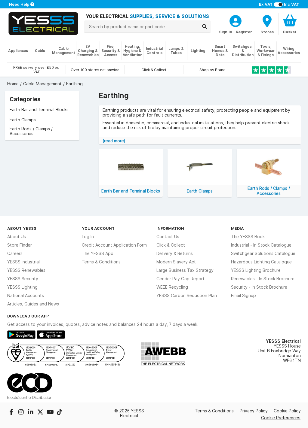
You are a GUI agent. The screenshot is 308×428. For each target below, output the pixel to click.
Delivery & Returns (174, 253)
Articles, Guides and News (33, 304)
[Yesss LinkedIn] (31, 412)
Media (237, 228)
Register (244, 31)
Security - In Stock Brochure (259, 287)
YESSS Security (22, 278)
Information (170, 228)
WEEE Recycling (172, 287)
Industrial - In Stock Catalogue (261, 245)
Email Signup (243, 295)
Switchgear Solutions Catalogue (263, 253)
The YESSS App (97, 253)
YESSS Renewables (26, 270)
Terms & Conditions (101, 262)
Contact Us (167, 236)
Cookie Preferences (280, 417)
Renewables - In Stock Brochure (262, 278)
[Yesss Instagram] (21, 412)
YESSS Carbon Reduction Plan (186, 295)
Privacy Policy (254, 410)
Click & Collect (170, 245)
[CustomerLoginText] (235, 20)
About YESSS (21, 228)
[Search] (205, 26)
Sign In (225, 31)
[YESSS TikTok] (59, 412)
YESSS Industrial (23, 262)
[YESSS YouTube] (50, 412)
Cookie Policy (287, 410)
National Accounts (25, 295)
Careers (15, 253)
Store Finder (19, 245)
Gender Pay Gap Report (180, 278)
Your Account (98, 228)
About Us (16, 236)
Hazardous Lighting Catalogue (261, 262)
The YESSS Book (248, 236)
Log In (88, 236)
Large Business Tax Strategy (185, 270)
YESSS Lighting (22, 287)
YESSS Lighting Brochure (256, 270)
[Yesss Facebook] (12, 412)
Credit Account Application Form (114, 245)
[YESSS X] (41, 412)
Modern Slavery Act (176, 262)
